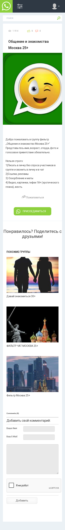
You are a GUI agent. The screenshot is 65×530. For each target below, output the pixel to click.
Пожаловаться (35, 197)
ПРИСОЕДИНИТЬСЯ (34, 211)
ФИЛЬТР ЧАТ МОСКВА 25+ (22, 345)
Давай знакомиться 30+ (20, 296)
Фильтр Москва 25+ (18, 395)
